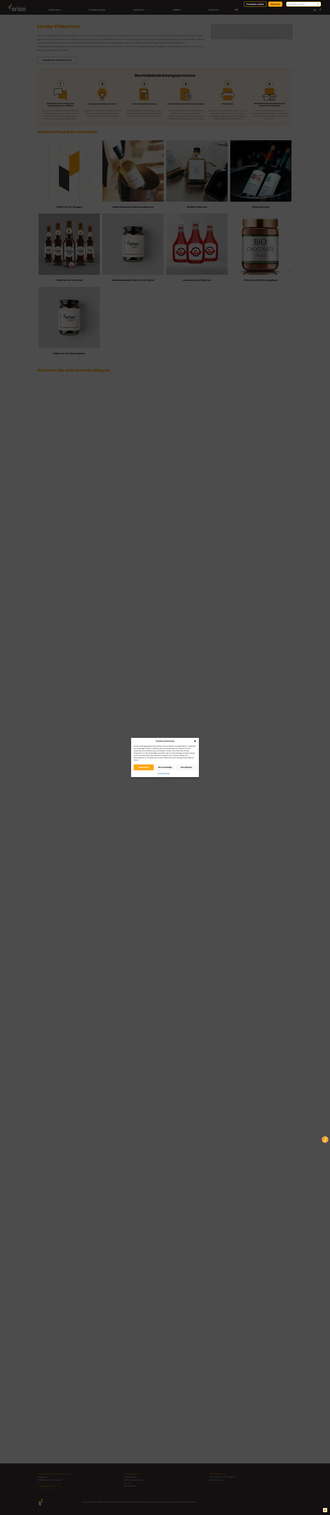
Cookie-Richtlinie (164, 773)
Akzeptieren (143, 767)
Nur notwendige (165, 767)
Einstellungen (186, 767)
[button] (195, 741)
